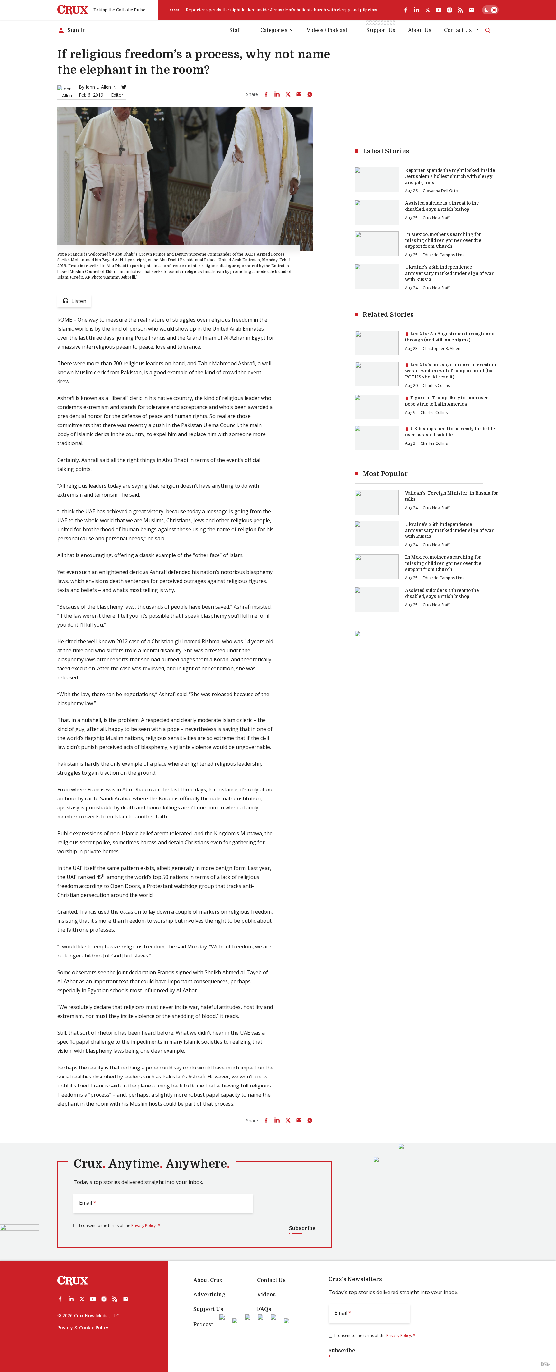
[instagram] (449, 10)
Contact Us (458, 30)
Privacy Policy (143, 1225)
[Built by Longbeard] (546, 1364)
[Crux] (72, 10)
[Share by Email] (298, 94)
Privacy (65, 1327)
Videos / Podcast (327, 30)
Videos (266, 1295)
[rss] (460, 10)
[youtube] (438, 10)
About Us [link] (419, 30)
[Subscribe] (471, 10)
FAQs (264, 1309)
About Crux (207, 1280)
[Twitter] (123, 86)
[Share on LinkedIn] (277, 94)
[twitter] (427, 10)
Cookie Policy (93, 1327)
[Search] (488, 30)
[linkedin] (416, 10)
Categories (273, 30)
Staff (235, 30)
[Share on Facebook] (266, 94)
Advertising (209, 1295)
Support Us (208, 1309)
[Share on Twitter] (288, 94)
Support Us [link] (380, 30)
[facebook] (405, 10)
